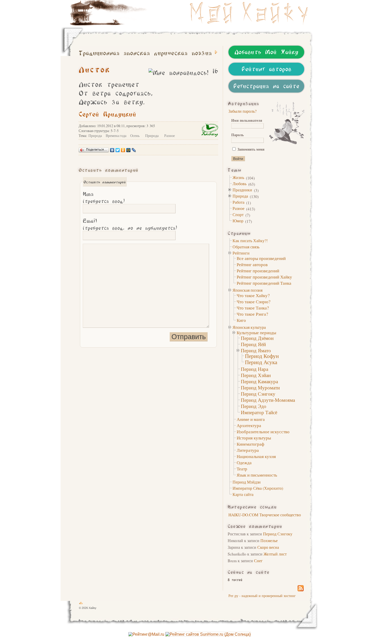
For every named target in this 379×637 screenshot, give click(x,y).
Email (130, 224)
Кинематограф (250, 444)
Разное (238, 208)
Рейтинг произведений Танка (264, 283)
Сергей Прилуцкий (107, 113)
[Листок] (254, 13)
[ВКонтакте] (112, 150)
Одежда (244, 463)
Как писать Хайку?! (250, 240)
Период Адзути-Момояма (268, 400)
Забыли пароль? (242, 111)
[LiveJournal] (134, 150)
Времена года (116, 135)
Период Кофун (262, 356)
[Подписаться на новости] (300, 591)
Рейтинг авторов (266, 68)
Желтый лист (275, 554)
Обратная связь (246, 246)
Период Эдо (253, 406)
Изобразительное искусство (263, 432)
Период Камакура (259, 381)
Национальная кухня (256, 456)
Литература (248, 450)
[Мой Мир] (128, 150)
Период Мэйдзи (247, 482)
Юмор (238, 220)
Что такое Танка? (253, 308)
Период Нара (254, 369)
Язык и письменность (257, 475)
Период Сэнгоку (258, 393)
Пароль (237, 134)
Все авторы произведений (261, 258)
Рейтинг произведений (258, 271)
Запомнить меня (250, 149)
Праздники (242, 189)
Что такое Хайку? (253, 295)
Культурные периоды (256, 333)
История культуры (254, 438)
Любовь (239, 183)
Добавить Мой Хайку (266, 51)
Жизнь (238, 177)
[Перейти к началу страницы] (81, 604)
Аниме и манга (251, 419)
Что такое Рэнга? (252, 314)
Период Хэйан (256, 375)
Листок (94, 68)
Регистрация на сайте (266, 85)
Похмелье (269, 540)
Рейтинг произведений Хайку (264, 277)
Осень (134, 135)
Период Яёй (253, 344)
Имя (104, 197)
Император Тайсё (259, 412)
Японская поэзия (247, 290)
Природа (240, 196)
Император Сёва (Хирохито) (258, 488)
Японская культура (249, 327)
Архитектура (249, 425)
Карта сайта (243, 494)
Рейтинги (241, 253)
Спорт (238, 214)
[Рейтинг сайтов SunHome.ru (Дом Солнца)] (208, 634)
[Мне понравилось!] (178, 71)
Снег (258, 560)
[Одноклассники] (123, 150)
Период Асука (261, 362)
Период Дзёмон (257, 338)
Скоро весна (268, 547)
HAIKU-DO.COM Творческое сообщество (264, 514)
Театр (242, 469)
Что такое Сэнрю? (253, 302)
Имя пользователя (246, 120)
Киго (241, 320)
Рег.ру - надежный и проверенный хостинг (262, 595)
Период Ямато (256, 350)
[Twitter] (117, 150)
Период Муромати (260, 387)
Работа (238, 202)
